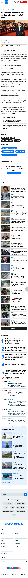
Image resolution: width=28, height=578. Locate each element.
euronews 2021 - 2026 (13, 574)
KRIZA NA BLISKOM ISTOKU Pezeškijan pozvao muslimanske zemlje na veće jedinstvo (18, 300)
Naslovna (3, 9)
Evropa (16, 533)
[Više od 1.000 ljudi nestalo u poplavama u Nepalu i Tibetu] (5, 283)
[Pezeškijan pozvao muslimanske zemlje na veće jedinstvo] (5, 236)
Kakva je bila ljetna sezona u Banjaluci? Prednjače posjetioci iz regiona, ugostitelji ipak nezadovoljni (19, 467)
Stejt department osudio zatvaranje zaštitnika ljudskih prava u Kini (12, 121)
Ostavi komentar (14, 173)
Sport (16, 540)
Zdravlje (10, 409)
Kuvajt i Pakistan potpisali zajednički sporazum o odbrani (18, 477)
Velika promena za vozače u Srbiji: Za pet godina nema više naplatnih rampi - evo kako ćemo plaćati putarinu (16, 372)
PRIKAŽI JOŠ (5, 483)
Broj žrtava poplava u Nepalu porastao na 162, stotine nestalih (18, 292)
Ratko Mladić (20, 507)
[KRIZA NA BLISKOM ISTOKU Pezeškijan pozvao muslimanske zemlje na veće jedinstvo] (5, 299)
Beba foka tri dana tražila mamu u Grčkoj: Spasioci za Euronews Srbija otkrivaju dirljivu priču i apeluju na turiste (15, 357)
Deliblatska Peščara (8, 511)
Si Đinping (5, 137)
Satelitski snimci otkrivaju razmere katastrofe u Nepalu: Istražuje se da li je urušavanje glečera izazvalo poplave (19, 276)
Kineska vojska (7, 140)
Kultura (2, 540)
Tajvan (17, 140)
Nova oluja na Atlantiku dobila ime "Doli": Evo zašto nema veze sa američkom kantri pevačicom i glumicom (17, 197)
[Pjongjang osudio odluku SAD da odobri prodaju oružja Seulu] (5, 267)
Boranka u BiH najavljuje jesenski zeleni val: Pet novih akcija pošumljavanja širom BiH (19, 456)
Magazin (3, 543)
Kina (12, 137)
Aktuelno (15, 473)
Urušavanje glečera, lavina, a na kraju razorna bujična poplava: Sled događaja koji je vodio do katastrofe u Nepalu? (19, 213)
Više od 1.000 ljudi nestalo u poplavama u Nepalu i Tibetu (18, 284)
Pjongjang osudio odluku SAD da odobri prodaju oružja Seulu (18, 268)
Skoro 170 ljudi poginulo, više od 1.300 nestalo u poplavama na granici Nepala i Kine (18, 229)
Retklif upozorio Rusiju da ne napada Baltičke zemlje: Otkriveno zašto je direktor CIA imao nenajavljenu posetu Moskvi (19, 260)
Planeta (13, 218)
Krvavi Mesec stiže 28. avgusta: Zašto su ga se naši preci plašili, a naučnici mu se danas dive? (15, 349)
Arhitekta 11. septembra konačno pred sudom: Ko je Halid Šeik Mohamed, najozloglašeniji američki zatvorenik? (18, 189)
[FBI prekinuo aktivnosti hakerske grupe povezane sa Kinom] (5, 314)
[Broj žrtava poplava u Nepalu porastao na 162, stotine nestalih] (5, 291)
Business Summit (19, 550)
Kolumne (3, 546)
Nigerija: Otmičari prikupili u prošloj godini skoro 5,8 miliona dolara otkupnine (18, 323)
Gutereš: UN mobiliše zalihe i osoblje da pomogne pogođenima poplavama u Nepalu (17, 245)
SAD (14, 515)
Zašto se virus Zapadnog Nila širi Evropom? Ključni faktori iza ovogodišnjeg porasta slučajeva (17, 413)
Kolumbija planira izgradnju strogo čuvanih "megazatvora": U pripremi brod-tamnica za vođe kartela (19, 252)
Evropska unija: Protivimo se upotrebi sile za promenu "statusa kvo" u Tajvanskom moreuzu (14, 127)
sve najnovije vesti (18, 426)
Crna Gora (3, 550)
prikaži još (14, 328)
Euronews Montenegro (9, 148)
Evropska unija (21, 511)
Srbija (12, 507)
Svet (8, 9)
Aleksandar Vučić (20, 503)
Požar (5, 507)
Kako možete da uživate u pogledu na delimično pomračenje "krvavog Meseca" (17, 385)
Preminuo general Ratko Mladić (15, 364)
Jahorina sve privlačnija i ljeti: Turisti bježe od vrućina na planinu (19, 436)
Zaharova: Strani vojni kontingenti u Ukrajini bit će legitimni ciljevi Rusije (19, 446)
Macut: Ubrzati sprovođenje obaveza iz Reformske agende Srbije (16, 422)
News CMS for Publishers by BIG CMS (14, 576)
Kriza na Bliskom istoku (9, 154)
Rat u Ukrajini (20, 151)
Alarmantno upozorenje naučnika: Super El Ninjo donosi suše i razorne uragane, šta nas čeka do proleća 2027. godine (18, 221)
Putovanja (17, 543)
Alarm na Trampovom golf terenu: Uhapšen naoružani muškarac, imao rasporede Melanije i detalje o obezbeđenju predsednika (19, 308)
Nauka (9, 381)
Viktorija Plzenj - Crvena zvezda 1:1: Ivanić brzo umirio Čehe (16, 394)
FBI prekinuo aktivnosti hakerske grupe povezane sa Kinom (19, 315)
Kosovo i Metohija (8, 151)
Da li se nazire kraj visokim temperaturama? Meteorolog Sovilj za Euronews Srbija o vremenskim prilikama (14, 341)
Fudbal (10, 390)
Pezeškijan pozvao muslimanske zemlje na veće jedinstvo (18, 237)
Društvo (10, 399)
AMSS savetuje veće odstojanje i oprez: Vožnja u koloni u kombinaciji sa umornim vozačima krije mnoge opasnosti (17, 404)
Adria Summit (4, 553)
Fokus (12, 9)
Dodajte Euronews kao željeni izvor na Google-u (13, 46)
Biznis (16, 537)
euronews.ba (8, 429)
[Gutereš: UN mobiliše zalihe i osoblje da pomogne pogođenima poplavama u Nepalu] (5, 244)
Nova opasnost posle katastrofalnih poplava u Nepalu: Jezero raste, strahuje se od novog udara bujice (18, 205)
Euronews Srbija (8, 503)
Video (16, 546)
